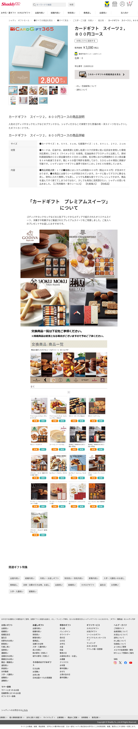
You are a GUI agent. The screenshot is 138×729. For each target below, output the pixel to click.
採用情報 (84, 717)
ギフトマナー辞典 (8, 696)
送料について (81, 90)
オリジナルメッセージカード (96, 639)
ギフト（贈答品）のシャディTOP (123, 619)
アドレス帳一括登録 (94, 649)
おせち (62, 671)
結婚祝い (72, 585)
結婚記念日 (5, 634)
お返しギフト (38, 625)
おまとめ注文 (92, 646)
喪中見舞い (64, 677)
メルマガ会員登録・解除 (123, 650)
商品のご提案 (72, 717)
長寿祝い (4, 650)
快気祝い (71, 13)
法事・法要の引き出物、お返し (36, 585)
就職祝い (32, 591)
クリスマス (64, 662)
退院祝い (4, 665)
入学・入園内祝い (40, 647)
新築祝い (4, 644)
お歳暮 (62, 659)
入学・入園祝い (16, 591)
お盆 (61, 647)
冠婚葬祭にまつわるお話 (11, 693)
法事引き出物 (38, 644)
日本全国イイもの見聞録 (42, 678)
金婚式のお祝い (7, 656)
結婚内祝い (55, 13)
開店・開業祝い (7, 662)
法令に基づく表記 (32, 717)
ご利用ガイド (119, 628)
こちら (25, 710)
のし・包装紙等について (86, 86)
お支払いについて (121, 634)
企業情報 (60, 717)
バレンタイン (65, 631)
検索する (34, 5)
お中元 (62, 644)
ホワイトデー (65, 634)
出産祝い (103, 13)
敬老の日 (63, 653)
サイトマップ (48, 717)
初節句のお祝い (7, 641)
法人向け (124, 13)
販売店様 (95, 717)
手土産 (62, 628)
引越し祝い (5, 647)
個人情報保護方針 (15, 717)
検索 (71, 4)
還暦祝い (4, 653)
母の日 (62, 638)
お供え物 (36, 675)
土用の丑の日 (65, 674)
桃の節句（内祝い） (40, 653)
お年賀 (62, 665)
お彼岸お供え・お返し (68, 656)
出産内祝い (39, 13)
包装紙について (120, 644)
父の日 (62, 641)
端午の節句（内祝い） (41, 656)
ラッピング (91, 643)
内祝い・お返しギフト (49, 578)
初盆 (61, 650)
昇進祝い (4, 668)
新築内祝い (93, 578)
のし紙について (120, 641)
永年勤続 (4, 671)
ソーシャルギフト (94, 634)
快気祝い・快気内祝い (73, 578)
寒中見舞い (64, 668)
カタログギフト (23, 13)
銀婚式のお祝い (7, 659)
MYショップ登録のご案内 (124, 653)
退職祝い (4, 681)
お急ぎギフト (92, 631)
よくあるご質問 (120, 647)
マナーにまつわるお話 (10, 690)
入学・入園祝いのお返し (114, 578)
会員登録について (121, 631)
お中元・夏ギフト (8, 13)
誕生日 (103, 585)
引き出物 (36, 668)
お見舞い (115, 585)
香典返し (87, 13)
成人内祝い (37, 650)
